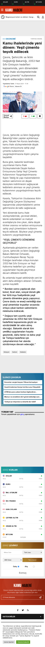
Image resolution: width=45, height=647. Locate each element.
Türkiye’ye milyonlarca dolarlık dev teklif (20, 402)
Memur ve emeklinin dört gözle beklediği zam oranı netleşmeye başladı (21, 397)
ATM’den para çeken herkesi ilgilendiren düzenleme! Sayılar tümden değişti (20, 392)
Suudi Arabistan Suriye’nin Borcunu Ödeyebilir (22, 387)
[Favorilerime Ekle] (39, 116)
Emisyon (6, 352)
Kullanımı (23, 352)
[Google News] (12, 86)
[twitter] (23, 610)
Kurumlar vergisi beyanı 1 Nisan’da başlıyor (21, 382)
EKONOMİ (11, 39)
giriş (22, 414)
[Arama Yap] (37, 17)
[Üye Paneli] (42, 17)
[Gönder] (41, 597)
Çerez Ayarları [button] (9, 642)
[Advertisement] (23, 28)
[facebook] (18, 610)
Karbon (14, 352)
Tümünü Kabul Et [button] (23, 642)
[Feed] (28, 610)
